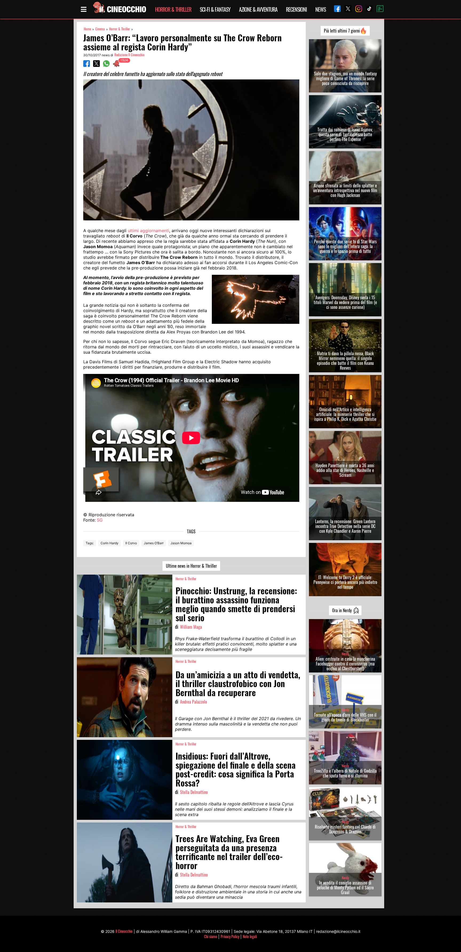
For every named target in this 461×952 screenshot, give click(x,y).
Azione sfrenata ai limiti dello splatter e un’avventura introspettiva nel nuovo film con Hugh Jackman (345, 190)
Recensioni (296, 9)
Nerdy (345, 653)
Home (87, 28)
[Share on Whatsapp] (106, 65)
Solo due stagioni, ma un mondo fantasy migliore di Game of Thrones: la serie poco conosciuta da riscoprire (345, 78)
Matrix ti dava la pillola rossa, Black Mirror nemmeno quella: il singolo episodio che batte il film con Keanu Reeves (345, 360)
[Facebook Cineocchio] (335, 9)
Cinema (100, 28)
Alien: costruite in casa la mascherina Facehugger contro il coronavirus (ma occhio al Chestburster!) (345, 664)
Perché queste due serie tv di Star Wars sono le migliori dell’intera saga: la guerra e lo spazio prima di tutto (345, 246)
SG (100, 520)
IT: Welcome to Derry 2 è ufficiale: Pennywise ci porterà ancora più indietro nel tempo (345, 582)
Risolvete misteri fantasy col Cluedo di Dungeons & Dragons (345, 829)
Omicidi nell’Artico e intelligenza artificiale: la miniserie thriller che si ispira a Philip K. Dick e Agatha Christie (345, 414)
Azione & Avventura (258, 9)
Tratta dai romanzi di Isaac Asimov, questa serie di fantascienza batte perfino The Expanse (345, 134)
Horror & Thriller (173, 9)
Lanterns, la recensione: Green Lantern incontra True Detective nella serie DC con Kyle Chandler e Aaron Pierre (345, 526)
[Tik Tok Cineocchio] (367, 9)
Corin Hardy (109, 543)
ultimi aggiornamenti (148, 230)
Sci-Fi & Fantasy (215, 9)
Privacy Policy (230, 936)
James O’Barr (154, 543)
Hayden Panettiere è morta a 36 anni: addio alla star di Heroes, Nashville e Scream (345, 470)
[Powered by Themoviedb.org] (378, 9)
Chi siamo (210, 936)
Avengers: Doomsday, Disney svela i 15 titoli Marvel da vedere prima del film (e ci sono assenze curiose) (345, 302)
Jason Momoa (181, 543)
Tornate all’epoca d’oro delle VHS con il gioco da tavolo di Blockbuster (345, 717)
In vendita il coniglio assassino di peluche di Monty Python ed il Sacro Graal (345, 887)
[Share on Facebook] (86, 65)
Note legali (250, 936)
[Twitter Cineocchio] (346, 9)
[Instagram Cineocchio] (356, 9)
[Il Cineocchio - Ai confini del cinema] (119, 9)
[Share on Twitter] (96, 65)
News (320, 9)
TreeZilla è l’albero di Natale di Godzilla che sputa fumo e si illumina (345, 773)
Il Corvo (131, 543)
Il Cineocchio (124, 931)
